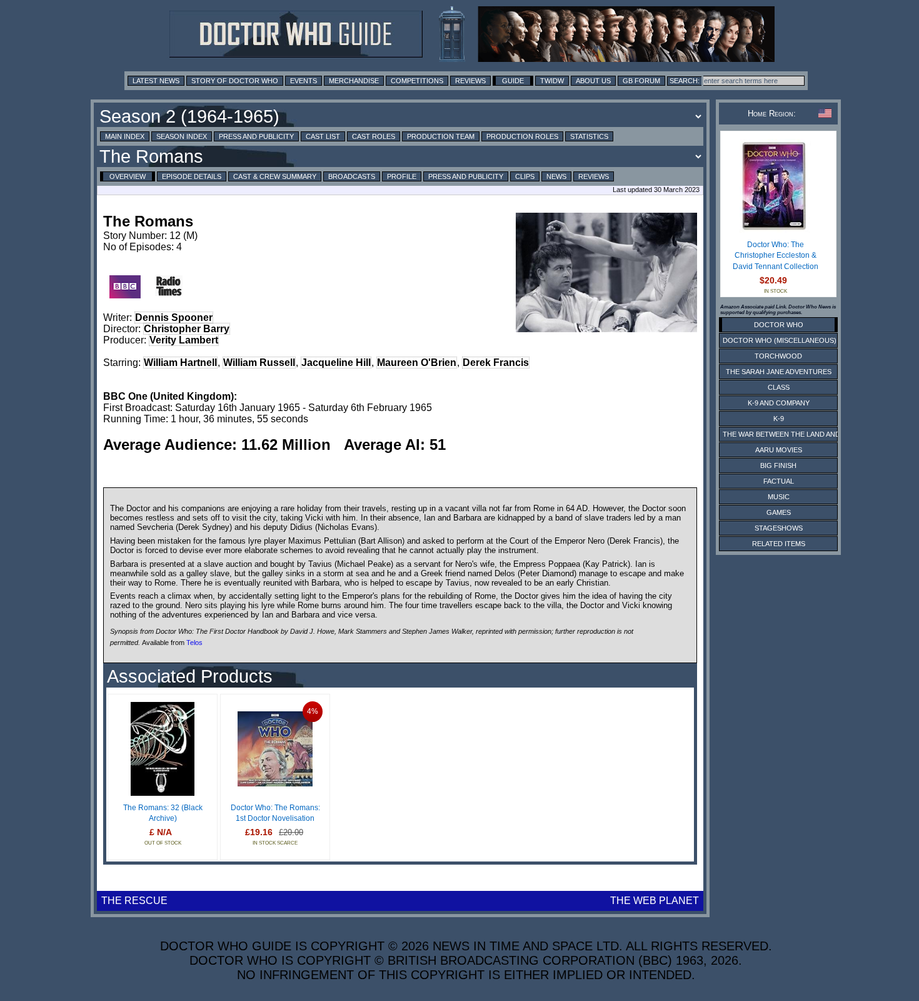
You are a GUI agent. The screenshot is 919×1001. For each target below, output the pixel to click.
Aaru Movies (778, 450)
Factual (778, 481)
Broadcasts (351, 176)
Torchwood (778, 356)
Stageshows (779, 528)
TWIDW (552, 80)
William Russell (259, 362)
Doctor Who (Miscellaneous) (779, 340)
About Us (593, 80)
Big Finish (778, 465)
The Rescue (134, 900)
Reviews (470, 80)
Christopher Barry (186, 328)
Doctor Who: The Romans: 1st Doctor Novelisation (275, 813)
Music (779, 496)
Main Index (124, 136)
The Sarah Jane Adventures (778, 371)
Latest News (156, 80)
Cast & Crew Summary (274, 176)
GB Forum (641, 80)
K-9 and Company (779, 403)
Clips (525, 176)
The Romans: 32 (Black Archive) (163, 813)
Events (303, 80)
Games (778, 512)
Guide (513, 80)
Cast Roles (373, 136)
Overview (127, 176)
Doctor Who (778, 324)
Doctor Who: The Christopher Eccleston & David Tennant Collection (775, 255)
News (556, 176)
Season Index (181, 136)
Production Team (441, 136)
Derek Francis (496, 362)
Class (779, 387)
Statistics (589, 136)
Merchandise (354, 80)
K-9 (778, 418)
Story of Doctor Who (234, 80)
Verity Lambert (183, 340)
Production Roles (522, 136)
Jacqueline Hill (336, 362)
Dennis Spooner (174, 317)
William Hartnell (180, 362)
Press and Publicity (256, 136)
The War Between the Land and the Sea (797, 434)
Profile (401, 176)
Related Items (778, 543)
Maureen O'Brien (416, 362)
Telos (194, 642)
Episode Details (191, 176)
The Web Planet (654, 900)
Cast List (323, 136)
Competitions (417, 80)
